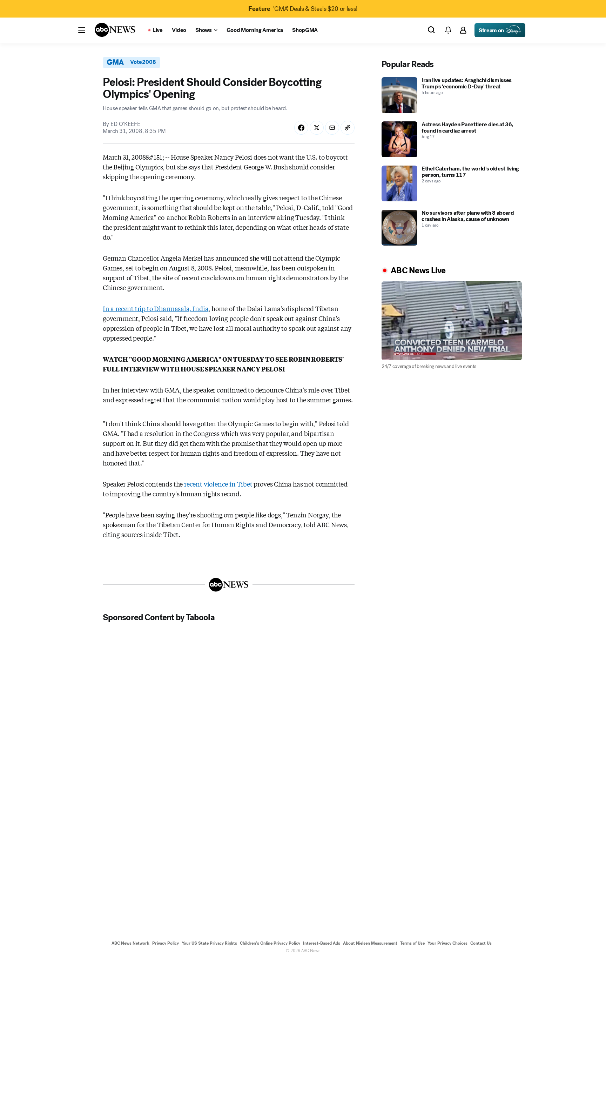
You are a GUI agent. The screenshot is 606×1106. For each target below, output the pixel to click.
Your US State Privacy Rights (209, 943)
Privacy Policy (165, 943)
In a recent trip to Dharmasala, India (155, 308)
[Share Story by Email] (332, 128)
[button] (81, 30)
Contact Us (481, 943)
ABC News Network (130, 943)
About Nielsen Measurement (370, 943)
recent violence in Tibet (218, 483)
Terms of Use (412, 943)
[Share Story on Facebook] (301, 128)
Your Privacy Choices (447, 943)
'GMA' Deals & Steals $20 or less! (303, 9)
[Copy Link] (348, 128)
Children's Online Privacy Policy (270, 943)
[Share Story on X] (317, 128)
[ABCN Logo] (115, 30)
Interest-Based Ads (321, 943)
